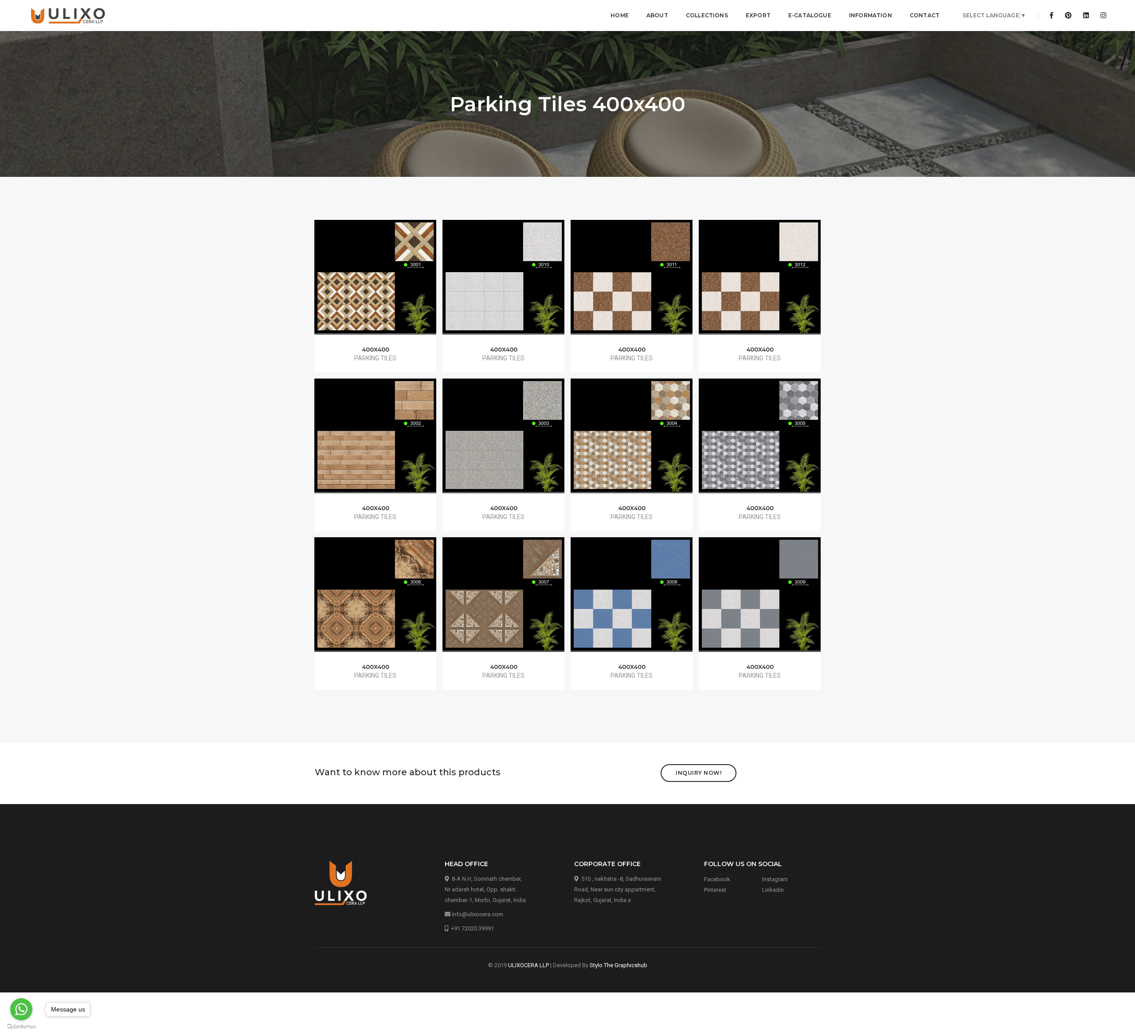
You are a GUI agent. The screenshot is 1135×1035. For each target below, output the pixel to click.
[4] (632, 442)
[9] (760, 600)
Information (870, 15)
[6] (375, 600)
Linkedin (773, 890)
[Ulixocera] (68, 15)
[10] (503, 283)
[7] (503, 600)
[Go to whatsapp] (21, 1009)
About (657, 15)
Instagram (775, 879)
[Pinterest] (1068, 16)
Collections (707, 15)
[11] (632, 283)
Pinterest (715, 890)
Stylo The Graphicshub (618, 965)
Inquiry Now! (698, 772)
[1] (375, 283)
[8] (632, 600)
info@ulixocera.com (477, 914)
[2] (375, 442)
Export (758, 15)
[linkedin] (1086, 16)
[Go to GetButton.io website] (21, 1026)
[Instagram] (1101, 16)
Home (620, 15)
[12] (760, 283)
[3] (503, 442)
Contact (924, 15)
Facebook (717, 879)
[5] (760, 442)
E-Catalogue (809, 15)
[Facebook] (1051, 16)
